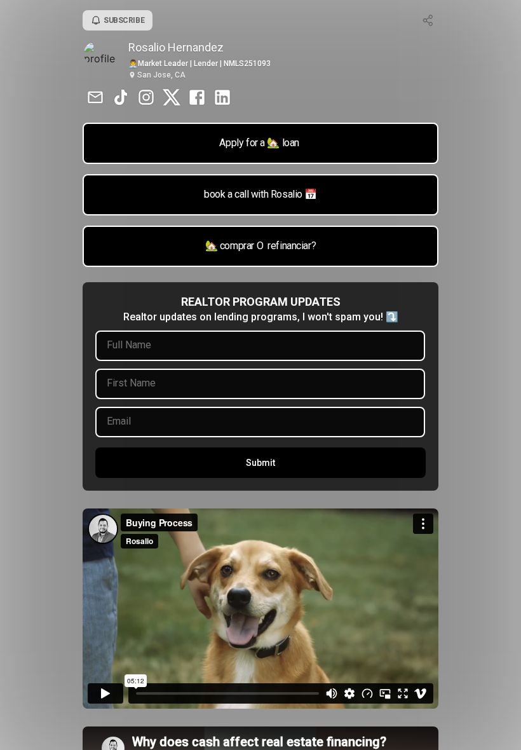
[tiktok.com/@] (120, 98)
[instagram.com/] (146, 98)
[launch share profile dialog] (428, 20)
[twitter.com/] (171, 98)
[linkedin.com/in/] (222, 98)
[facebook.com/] (197, 98)
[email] (95, 98)
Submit (260, 463)
